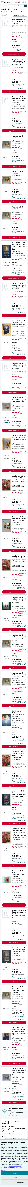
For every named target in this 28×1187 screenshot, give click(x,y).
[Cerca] (25, 6)
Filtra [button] (5, 15)
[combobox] (16, 6)
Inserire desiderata (7, 1133)
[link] (26, 12)
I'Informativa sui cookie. (15, 1166)
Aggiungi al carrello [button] (14, 54)
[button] (21, 51)
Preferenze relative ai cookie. (20, 1162)
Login (21, 2)
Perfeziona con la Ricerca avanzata (12, 12)
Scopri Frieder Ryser (13, 1115)
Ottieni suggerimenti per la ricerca (12, 1138)
